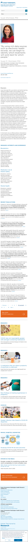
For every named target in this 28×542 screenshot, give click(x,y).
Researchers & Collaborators (6, 490)
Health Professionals (5, 491)
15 (8, 307)
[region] (14, 536)
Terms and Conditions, (17, 537)
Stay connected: (7, 475)
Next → (12, 307)
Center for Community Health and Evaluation (10, 502)
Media (2, 495)
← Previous (4, 305)
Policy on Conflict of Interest (6, 517)
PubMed (6, 210)
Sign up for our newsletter (6, 516)
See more (5, 312)
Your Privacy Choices (4, 529)
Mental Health (5, 186)
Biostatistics (4, 148)
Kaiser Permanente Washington (7, 507)
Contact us (3, 515)
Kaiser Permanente (5, 505)
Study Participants (4, 494)
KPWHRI (4, 527)
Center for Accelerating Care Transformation (10, 500)
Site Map (2, 528)
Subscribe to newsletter (22, 7)
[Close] (25, 532)
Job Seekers (3, 497)
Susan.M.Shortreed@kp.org (7, 73)
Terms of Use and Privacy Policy (9, 528)
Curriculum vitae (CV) (6, 77)
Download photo (4, 43)
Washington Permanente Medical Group (9, 508)
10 (1, 307)
